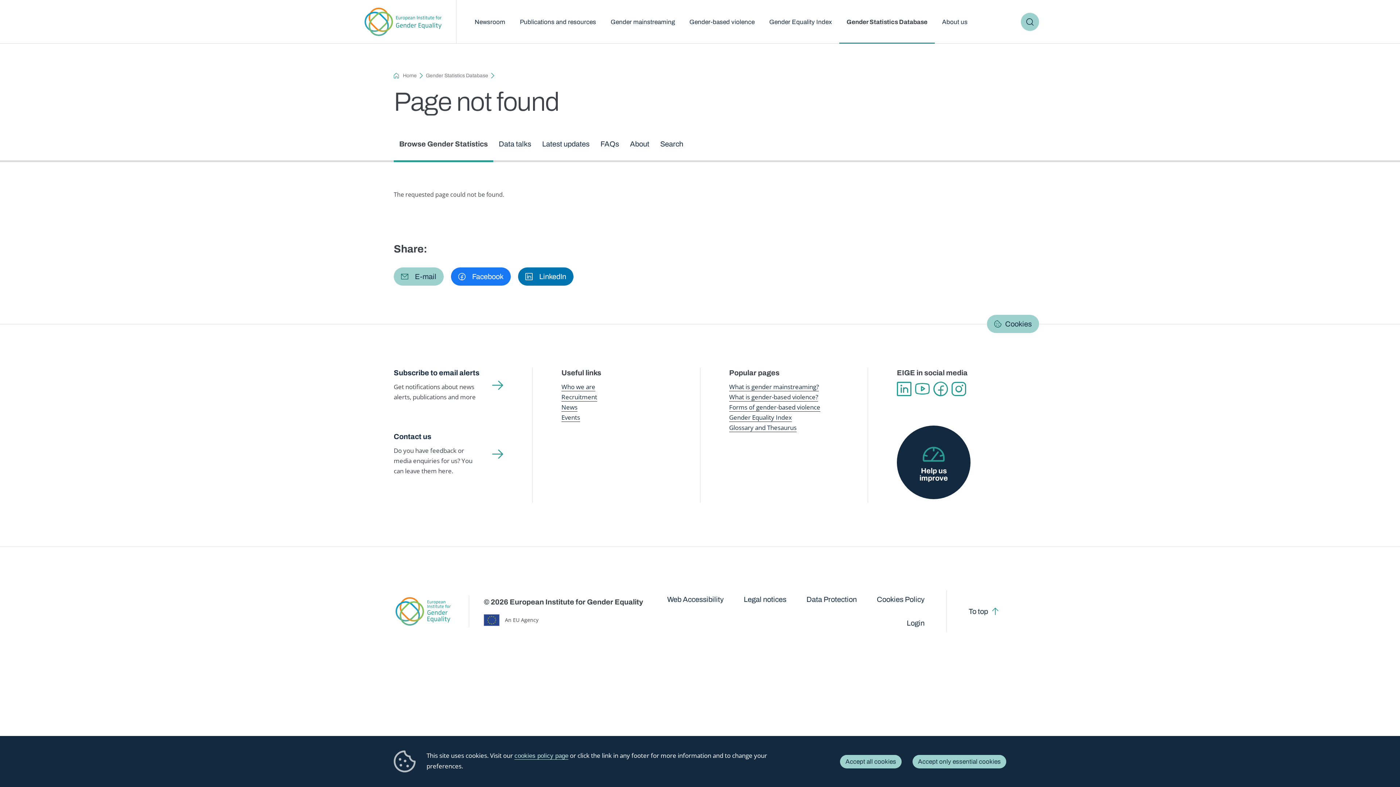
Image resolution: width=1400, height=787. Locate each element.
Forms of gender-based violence (774, 407)
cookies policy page (541, 755)
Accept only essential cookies (959, 761)
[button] (419, 276)
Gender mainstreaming (643, 22)
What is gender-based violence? (773, 397)
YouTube (922, 389)
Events (570, 417)
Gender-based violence (722, 22)
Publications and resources (558, 22)
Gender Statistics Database (887, 22)
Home (410, 75)
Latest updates (566, 144)
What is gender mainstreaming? (774, 387)
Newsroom (490, 22)
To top (978, 611)
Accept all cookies (870, 761)
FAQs (609, 144)
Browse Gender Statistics (443, 144)
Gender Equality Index (800, 22)
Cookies (1018, 324)
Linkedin (904, 389)
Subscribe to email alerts (436, 373)
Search (1030, 22)
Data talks (515, 144)
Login (916, 623)
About (639, 144)
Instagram (959, 389)
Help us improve (933, 474)
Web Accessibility (695, 599)
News (569, 407)
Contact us (412, 436)
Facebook (940, 389)
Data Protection (831, 599)
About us (955, 22)
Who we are (578, 387)
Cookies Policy (901, 599)
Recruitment (579, 397)
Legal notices (765, 599)
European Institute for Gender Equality (403, 22)
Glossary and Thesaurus (763, 427)
